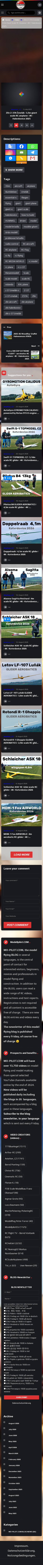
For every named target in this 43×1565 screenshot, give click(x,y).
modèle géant (31, 226)
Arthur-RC (13, 1152)
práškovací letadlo (14, 238)
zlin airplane (27, 301)
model (33, 220)
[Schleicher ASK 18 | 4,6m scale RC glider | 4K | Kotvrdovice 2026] (21, 767)
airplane (31, 186)
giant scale (23, 209)
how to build (28, 215)
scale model (11, 278)
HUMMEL (10, 220)
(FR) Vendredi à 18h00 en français (20, 1332)
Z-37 (26, 290)
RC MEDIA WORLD (14, 261)
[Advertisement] (21, 55)
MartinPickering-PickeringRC (19, 1213)
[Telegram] (32, 152)
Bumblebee (11, 191)
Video (17, 20)
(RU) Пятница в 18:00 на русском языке (19, 1371)
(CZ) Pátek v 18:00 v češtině (17, 1313)
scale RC (26, 278)
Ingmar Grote (14, 1198)
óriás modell (11, 232)
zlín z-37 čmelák (13, 313)
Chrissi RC (12, 1170)
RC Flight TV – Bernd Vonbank (20, 1235)
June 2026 (13, 1435)
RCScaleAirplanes (16, 1259)
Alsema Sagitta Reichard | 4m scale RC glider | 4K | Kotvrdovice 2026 (20, 601)
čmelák (24, 191)
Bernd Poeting (15, 1164)
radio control (11, 244)
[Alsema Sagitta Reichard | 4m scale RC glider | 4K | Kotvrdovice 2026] (21, 579)
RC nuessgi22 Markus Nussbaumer (16, 1251)
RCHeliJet (13, 1243)
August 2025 (14, 1495)
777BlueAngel (15, 1146)
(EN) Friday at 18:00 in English (18, 1321)
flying (8, 203)
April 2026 (13, 1447)
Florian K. (12, 1182)
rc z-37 (21, 267)
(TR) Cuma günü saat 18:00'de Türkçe (21, 1381)
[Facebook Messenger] (10, 158)
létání (23, 220)
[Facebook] (21, 146)
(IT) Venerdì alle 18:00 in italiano (19, 1343)
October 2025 (14, 1483)
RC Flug (25, 249)
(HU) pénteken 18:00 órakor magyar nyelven (20, 1339)
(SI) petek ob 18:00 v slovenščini (19, 1378)
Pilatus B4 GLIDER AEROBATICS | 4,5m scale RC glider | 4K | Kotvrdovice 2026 (20, 507)
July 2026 (12, 1429)
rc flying (19, 255)
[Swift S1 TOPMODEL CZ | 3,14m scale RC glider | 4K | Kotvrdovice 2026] (21, 438)
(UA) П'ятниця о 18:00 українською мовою (20, 1390)
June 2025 (13, 1507)
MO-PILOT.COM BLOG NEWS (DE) (22, 1532)
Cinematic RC (13, 1176)
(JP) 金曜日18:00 (12, 1346)
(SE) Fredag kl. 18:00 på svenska (19, 1375)
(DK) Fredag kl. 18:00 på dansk (18, 1319)
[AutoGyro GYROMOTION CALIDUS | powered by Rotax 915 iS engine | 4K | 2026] (21, 390)
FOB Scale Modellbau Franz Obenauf (18, 1190)
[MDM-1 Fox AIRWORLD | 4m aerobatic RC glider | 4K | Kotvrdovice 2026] (21, 814)
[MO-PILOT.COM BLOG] (20, 4)
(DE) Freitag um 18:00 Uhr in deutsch (21, 1316)
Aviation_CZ (16, 109)
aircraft (18, 186)
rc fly (7, 255)
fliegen (25, 197)
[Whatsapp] (32, 146)
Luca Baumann (14, 1205)
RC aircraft (28, 244)
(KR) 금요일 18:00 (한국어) (17, 1348)
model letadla (12, 226)
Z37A (24, 296)
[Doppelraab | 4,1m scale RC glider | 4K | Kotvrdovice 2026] (21, 532)
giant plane (30, 203)
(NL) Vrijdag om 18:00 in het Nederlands (17, 1352)
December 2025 (15, 1471)
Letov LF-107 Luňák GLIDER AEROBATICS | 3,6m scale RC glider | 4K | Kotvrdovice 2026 (21, 695)
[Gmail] (32, 158)
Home (7, 20)
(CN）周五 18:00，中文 (15, 1311)
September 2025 (15, 1489)
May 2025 (12, 1513)
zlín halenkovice (13, 307)
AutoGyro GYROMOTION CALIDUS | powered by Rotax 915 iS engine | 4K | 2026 (21, 413)
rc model (33, 261)
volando (9, 284)
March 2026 (13, 1453)
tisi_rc (10, 1265)
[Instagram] (10, 152)
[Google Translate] (10, 146)
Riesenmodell (12, 273)
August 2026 (14, 1423)
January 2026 (14, 1465)
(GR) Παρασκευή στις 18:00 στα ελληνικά (19, 1384)
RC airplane (10, 249)
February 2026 (15, 1459)
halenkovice (11, 215)
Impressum (21, 1545)
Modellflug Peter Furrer (19, 1221)
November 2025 (15, 1477)
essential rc (11, 197)
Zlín (34, 296)
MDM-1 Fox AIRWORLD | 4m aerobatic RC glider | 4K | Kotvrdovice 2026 (18, 837)
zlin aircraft (11, 301)
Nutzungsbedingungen (21, 1555)
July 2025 (12, 1501)
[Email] (21, 152)
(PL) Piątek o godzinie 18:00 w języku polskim (21, 1360)
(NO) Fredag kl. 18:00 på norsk (18, 1356)
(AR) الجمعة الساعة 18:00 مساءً (18, 1308)
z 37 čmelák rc (12, 290)
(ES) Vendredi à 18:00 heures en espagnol (18, 1325)
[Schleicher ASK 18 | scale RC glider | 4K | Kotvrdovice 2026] (21, 626)
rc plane (9, 267)
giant (18, 203)
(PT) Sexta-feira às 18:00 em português (17, 1366)
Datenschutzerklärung (21, 1403)
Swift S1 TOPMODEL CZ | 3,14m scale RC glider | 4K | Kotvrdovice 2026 (20, 460)
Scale (26, 273)
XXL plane (23, 284)
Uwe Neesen (28, 1265)
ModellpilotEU (15, 1227)
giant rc (9, 209)
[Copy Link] (21, 158)
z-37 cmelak (11, 296)
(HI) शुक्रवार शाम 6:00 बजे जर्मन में (17, 1335)
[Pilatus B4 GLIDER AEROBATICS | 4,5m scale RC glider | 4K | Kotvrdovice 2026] (21, 485)
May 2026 (12, 1441)
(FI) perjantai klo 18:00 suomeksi (19, 1330)
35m (7, 186)
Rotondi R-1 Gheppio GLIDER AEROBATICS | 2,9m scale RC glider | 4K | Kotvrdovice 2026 (21, 743)
